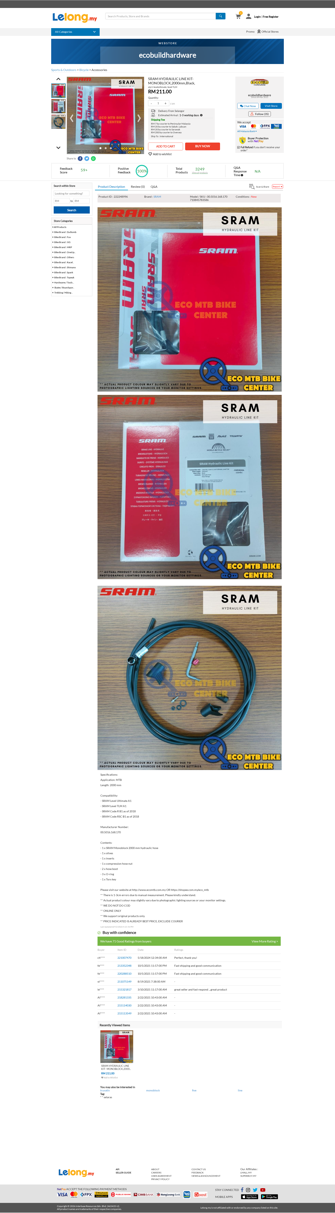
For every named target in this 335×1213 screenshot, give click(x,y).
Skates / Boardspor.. (64, 287)
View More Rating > (265, 941)
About (155, 1169)
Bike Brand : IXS (62, 242)
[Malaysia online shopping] (77, 18)
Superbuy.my (248, 1175)
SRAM (157, 196)
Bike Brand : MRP (63, 247)
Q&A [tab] (154, 186)
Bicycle (84, 70)
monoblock (153, 1090)
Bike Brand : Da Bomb (65, 232)
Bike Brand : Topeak (64, 277)
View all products (200, 172)
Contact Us (199, 1169)
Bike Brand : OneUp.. (65, 252)
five (194, 1090)
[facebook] (242, 1190)
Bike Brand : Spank (63, 272)
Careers (156, 1172)
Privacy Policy (160, 1179)
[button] (58, 79)
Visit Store (271, 105)
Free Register (271, 16)
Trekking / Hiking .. (63, 292)
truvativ (105, 1090)
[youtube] (262, 1190)
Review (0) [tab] (138, 186)
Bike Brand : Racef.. (64, 262)
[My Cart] (238, 16)
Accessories (99, 70)
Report (276, 186)
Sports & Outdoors (63, 70)
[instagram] (248, 1190)
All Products (60, 227)
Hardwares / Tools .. (64, 282)
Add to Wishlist (110, 1077)
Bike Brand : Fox (62, 237)
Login (257, 16)
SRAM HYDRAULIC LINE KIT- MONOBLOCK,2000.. (116, 1067)
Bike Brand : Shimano (65, 267)
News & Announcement (206, 1175)
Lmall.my (246, 1172)
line (240, 1090)
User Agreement (161, 1175)
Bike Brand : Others (64, 257)
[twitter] (255, 1190)
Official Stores (270, 31)
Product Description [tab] (111, 186)
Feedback (198, 1172)
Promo (250, 31)
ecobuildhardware (259, 95)
